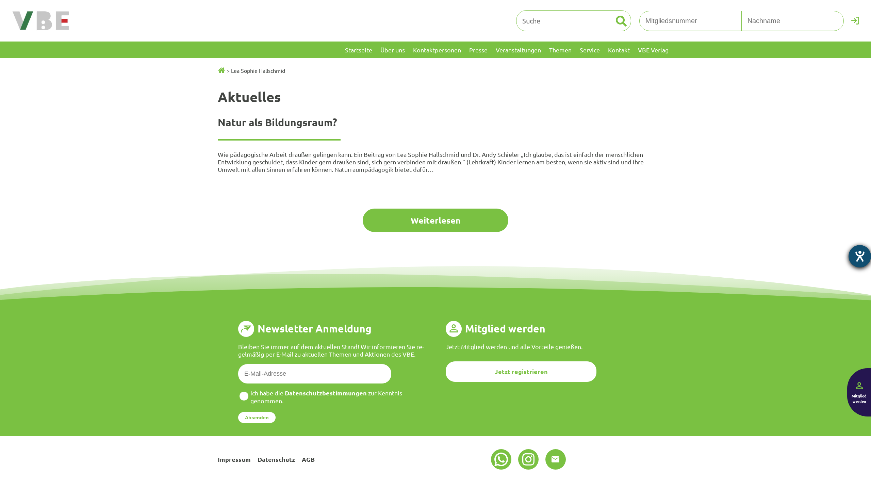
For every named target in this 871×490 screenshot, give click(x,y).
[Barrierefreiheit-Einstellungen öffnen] (860, 256)
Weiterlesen (436, 220)
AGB (308, 459)
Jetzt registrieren (521, 371)
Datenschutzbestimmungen (326, 393)
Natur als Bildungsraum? (277, 122)
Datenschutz (276, 459)
